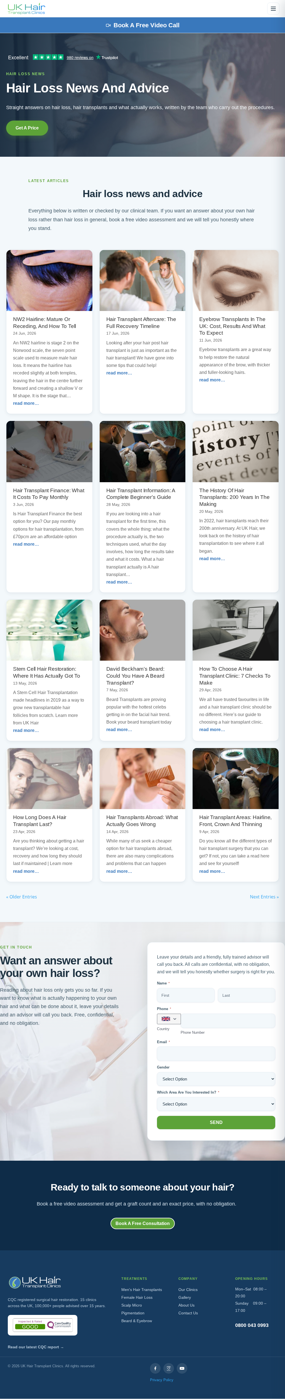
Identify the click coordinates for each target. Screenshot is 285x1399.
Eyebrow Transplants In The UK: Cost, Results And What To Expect (232, 326)
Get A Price (27, 128)
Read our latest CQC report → (36, 1347)
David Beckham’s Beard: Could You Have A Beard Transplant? (135, 675)
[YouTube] (182, 1368)
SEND (216, 1122)
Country (163, 1029)
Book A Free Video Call (147, 25)
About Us (186, 1305)
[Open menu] (273, 9)
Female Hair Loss (137, 1297)
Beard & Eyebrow (136, 1321)
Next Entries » (264, 897)
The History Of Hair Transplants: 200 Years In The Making (234, 497)
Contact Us (188, 1313)
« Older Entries (21, 897)
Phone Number (193, 1032)
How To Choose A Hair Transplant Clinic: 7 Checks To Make (234, 675)
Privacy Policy (161, 1380)
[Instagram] (168, 1368)
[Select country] (169, 1019)
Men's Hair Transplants (141, 1289)
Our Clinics (188, 1289)
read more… (26, 403)
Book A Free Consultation (143, 1223)
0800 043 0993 (252, 1325)
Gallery (184, 1297)
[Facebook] (155, 1368)
